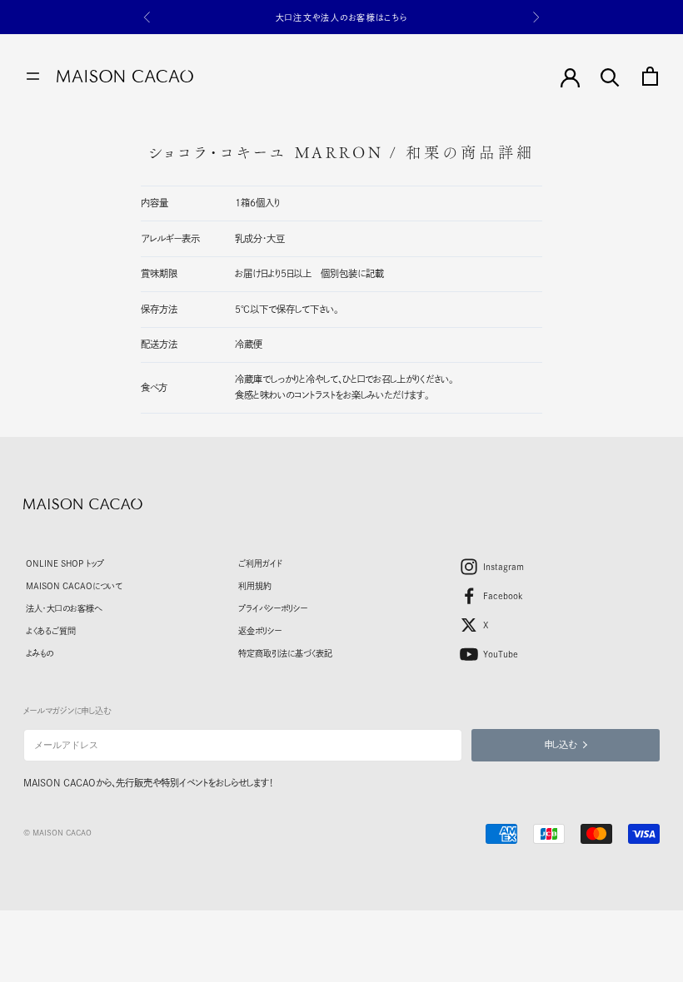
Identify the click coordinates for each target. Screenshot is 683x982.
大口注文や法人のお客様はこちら (341, 17)
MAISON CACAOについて (74, 586)
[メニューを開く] (32, 76)
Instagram (503, 567)
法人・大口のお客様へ (64, 608)
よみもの (39, 653)
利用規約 (255, 586)
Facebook (503, 596)
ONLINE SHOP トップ (65, 563)
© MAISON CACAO (57, 832)
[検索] (610, 76)
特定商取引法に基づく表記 (285, 653)
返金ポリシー (260, 631)
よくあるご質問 (51, 631)
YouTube (500, 654)
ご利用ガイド (260, 563)
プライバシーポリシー (272, 608)
